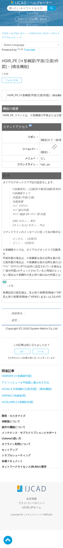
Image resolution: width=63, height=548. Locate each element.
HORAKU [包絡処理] (14, 395)
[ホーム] (31, 491)
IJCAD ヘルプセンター (13, 33)
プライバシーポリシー (31, 503)
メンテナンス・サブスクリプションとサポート (29, 432)
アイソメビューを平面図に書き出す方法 (25, 382)
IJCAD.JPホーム (31, 507)
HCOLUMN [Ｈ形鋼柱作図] (17, 402)
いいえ (40, 351)
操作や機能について (13, 427)
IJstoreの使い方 (11, 438)
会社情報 (31, 498)
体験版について (11, 421)
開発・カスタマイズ (13, 415)
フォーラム (32, 12)
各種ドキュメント (12, 461)
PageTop (8, 540)
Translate (29, 49)
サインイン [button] (32, 24)
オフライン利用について (16, 444)
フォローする (11, 80)
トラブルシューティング (16, 455)
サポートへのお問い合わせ (32, 18)
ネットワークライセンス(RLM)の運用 (24, 466)
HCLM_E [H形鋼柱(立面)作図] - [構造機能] (27, 389)
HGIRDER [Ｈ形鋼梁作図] (16, 376)
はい (22, 351)
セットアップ (10, 449)
